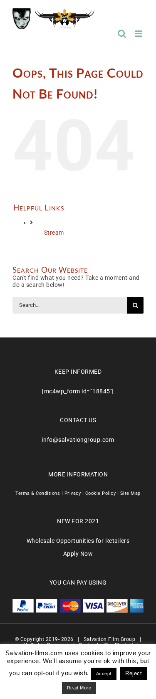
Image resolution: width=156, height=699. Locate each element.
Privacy (72, 493)
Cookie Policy (100, 493)
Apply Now (78, 553)
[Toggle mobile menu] (139, 33)
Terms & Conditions (37, 493)
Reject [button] (133, 673)
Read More (79, 687)
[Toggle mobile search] (122, 33)
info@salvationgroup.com (78, 439)
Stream (54, 232)
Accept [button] (103, 673)
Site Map (130, 493)
